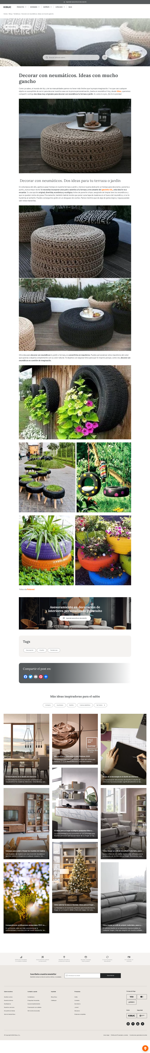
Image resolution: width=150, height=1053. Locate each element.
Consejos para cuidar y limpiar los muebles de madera (25, 851)
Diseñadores (7, 1004)
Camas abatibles (85, 705)
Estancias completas (80, 1014)
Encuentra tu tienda (9, 1011)
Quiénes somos (8, 997)
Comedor (77, 1000)
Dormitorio (77, 1004)
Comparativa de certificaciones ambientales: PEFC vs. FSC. (25, 925)
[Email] (35, 677)
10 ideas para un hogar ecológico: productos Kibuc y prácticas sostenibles (73, 831)
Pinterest (31, 590)
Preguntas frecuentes (33, 1000)
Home (5, 14)
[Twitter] (30, 677)
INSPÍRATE (46, 7)
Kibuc (119, 91)
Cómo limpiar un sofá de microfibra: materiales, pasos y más (123, 851)
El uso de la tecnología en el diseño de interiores (120, 777)
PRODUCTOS (20, 7)
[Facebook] (25, 677)
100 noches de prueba (34, 1011)
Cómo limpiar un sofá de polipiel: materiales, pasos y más (122, 925)
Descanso (77, 1011)
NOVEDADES (33, 7)
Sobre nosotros (8, 991)
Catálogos (54, 1000)
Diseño (41, 650)
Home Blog (12, 27)
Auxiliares (60, 705)
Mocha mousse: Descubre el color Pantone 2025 (72, 756)
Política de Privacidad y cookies (119, 1035)
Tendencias (54, 650)
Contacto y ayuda (32, 991)
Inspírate (53, 991)
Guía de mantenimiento (34, 1004)
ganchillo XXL (107, 190)
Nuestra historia (8, 1000)
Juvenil (76, 1007)
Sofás (76, 997)
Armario (48, 705)
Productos (77, 991)
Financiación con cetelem (34, 1007)
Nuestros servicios (9, 1007)
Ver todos (99, 705)
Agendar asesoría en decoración (76, 2)
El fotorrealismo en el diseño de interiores (21, 777)
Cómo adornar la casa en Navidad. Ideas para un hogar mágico (73, 905)
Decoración (29, 650)
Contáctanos (31, 997)
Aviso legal (106, 1035)
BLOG (70, 7)
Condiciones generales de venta (138, 1035)
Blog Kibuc (54, 997)
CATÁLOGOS (59, 7)
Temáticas (16, 14)
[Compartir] (45, 677)
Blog (10, 14)
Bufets (71, 705)
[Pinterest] (40, 677)
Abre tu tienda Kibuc (9, 1014)
